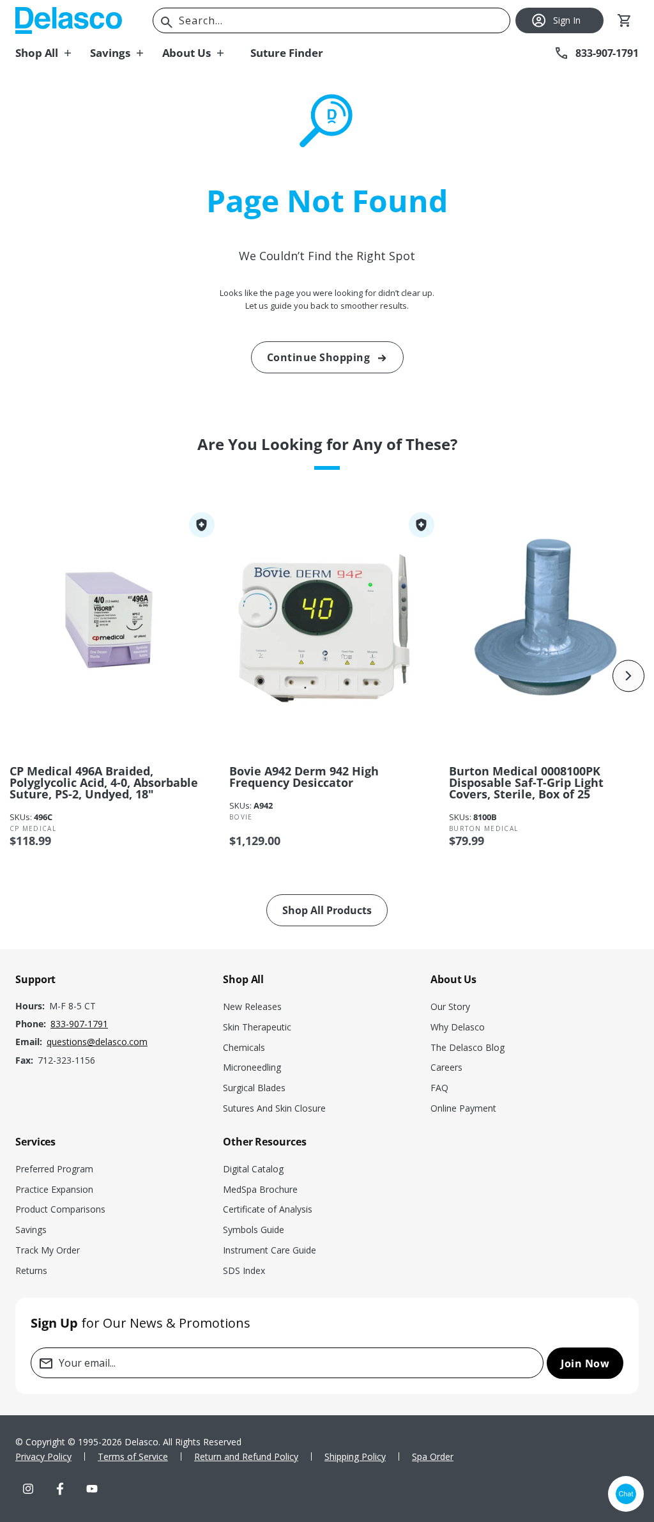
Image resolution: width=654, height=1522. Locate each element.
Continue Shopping (318, 357)
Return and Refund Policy (246, 1456)
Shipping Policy (355, 1456)
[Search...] (167, 22)
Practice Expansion (54, 1189)
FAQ (439, 1088)
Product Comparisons (60, 1209)
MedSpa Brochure (260, 1189)
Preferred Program (54, 1169)
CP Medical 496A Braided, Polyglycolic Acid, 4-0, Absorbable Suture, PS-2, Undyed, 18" (104, 782)
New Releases (252, 1006)
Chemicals (244, 1047)
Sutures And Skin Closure (274, 1108)
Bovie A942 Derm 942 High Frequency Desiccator (304, 776)
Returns (31, 1270)
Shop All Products (327, 910)
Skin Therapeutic (257, 1027)
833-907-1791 (79, 1024)
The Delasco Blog (467, 1047)
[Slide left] (26, 676)
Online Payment (463, 1108)
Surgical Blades (254, 1088)
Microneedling (252, 1067)
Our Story (450, 1006)
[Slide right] (628, 676)
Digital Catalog (253, 1169)
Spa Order (432, 1456)
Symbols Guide (253, 1229)
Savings (31, 1229)
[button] (52, 53)
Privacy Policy (43, 1456)
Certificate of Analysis (267, 1209)
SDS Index (244, 1270)
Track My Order (47, 1250)
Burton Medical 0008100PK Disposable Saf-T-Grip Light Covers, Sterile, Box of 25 (526, 782)
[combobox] (331, 20)
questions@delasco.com (97, 1042)
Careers (446, 1067)
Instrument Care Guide (269, 1250)
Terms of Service (133, 1456)
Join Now (585, 1363)
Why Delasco (457, 1027)
